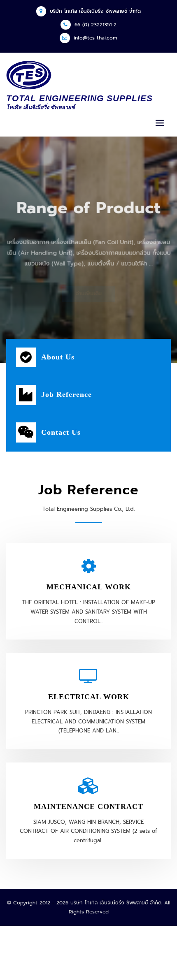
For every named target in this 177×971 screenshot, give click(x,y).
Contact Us (61, 432)
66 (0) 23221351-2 (95, 24)
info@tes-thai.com (95, 38)
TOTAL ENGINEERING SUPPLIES (79, 98)
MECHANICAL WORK (89, 587)
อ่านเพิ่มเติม (89, 281)
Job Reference (66, 394)
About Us (58, 357)
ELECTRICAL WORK (88, 697)
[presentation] (7, 250)
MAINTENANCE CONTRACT (88, 806)
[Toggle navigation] (160, 123)
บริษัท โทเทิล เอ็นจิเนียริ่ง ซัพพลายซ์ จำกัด (95, 11)
